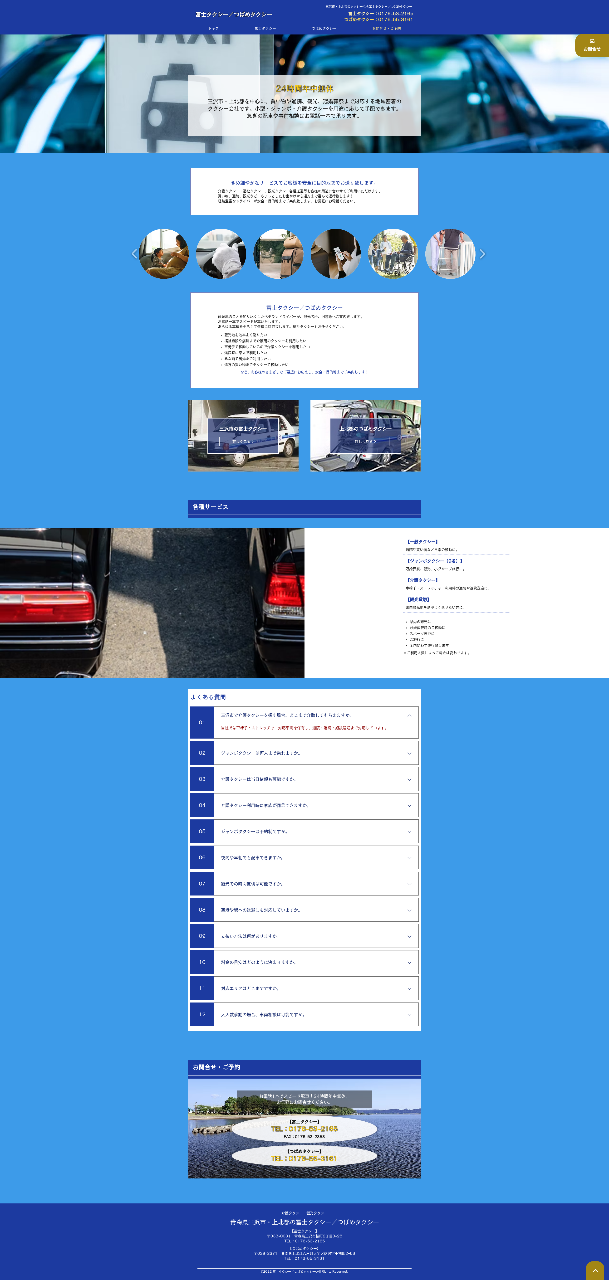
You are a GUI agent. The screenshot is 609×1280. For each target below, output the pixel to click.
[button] (164, 254)
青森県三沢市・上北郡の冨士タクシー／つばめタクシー (304, 1222)
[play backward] (134, 254)
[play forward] (482, 254)
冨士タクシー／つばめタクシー (234, 14)
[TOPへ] (595, 1270)
